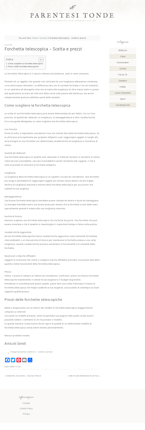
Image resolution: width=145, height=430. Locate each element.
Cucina (9, 45)
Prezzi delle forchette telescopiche (23, 67)
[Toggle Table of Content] (40, 59)
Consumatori (123, 62)
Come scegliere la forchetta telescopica (25, 64)
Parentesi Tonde (72, 16)
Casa (122, 56)
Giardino (123, 81)
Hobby (123, 87)
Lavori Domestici (123, 93)
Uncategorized (123, 105)
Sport (122, 99)
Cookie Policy (26, 408)
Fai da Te (122, 75)
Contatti (26, 403)
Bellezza (123, 50)
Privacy (26, 414)
